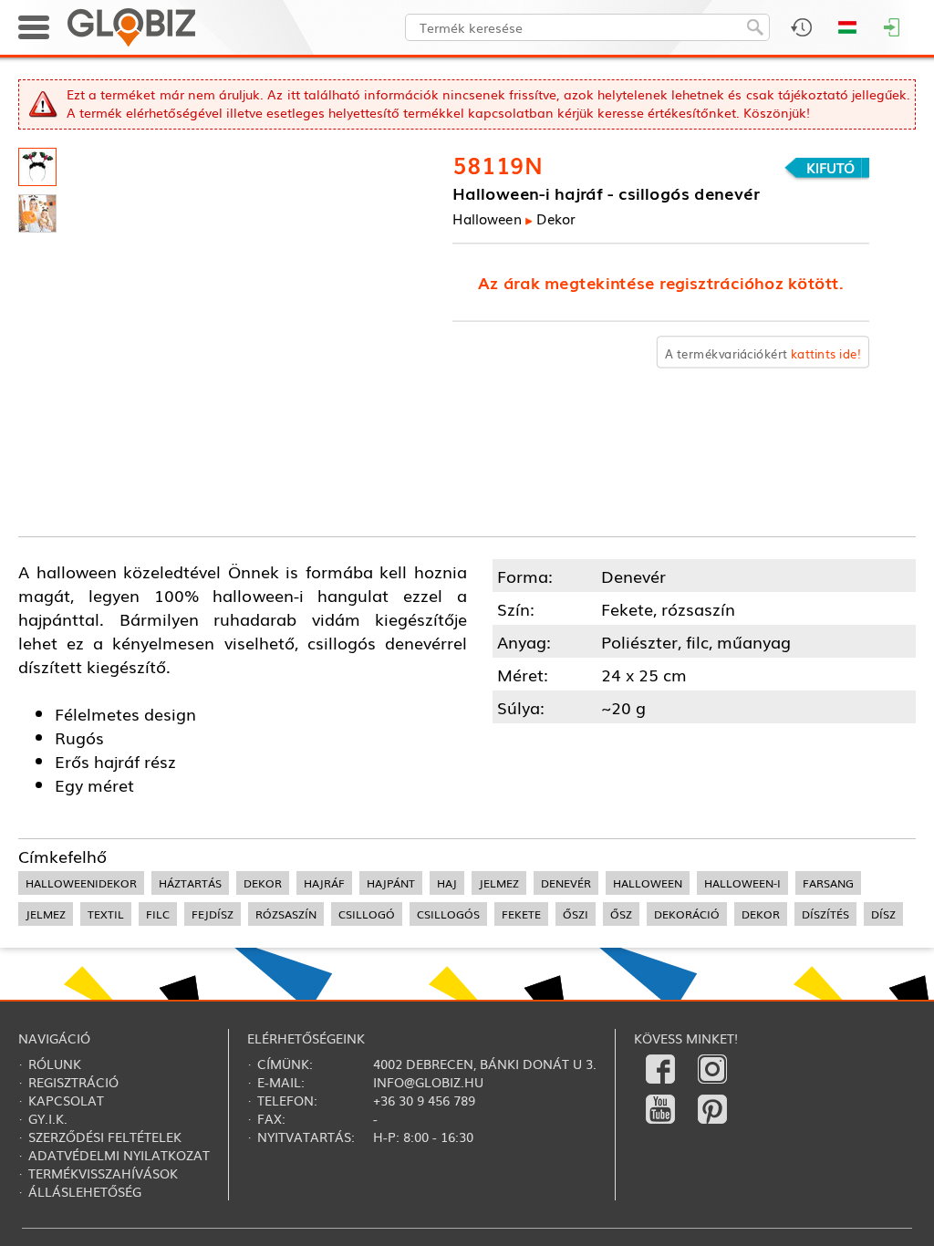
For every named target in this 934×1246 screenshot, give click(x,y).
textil (106, 914)
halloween (647, 883)
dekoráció (687, 914)
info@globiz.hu (428, 1082)
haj (447, 883)
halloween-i (742, 883)
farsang (828, 883)
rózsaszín (286, 914)
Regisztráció (73, 1082)
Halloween (487, 219)
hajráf (324, 883)
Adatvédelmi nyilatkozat (119, 1155)
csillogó (366, 914)
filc (158, 914)
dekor (263, 883)
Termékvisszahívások (103, 1173)
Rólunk (54, 1063)
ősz (621, 914)
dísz (883, 914)
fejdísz (213, 914)
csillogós (448, 914)
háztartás (190, 883)
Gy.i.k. (47, 1118)
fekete (521, 914)
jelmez (499, 883)
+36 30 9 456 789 (424, 1100)
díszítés (825, 914)
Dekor (556, 219)
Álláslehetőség (84, 1191)
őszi (575, 914)
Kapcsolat (66, 1100)
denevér (566, 883)
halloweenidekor (81, 883)
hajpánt (391, 883)
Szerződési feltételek (105, 1136)
